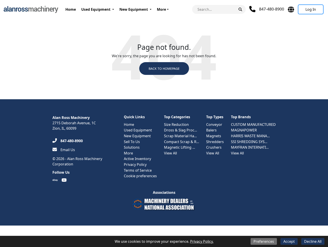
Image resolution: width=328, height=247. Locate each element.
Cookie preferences (140, 175)
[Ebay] (55, 180)
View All (170, 153)
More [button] (161, 9)
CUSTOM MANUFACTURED (253, 124)
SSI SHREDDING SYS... (249, 141)
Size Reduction (176, 124)
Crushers (214, 147)
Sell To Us (132, 141)
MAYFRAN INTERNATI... (250, 147)
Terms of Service (138, 170)
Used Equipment (95, 9)
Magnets (213, 135)
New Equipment (133, 9)
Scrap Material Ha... (180, 135)
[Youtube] (64, 180)
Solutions (132, 147)
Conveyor (214, 124)
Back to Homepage (164, 68)
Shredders (215, 141)
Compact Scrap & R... (181, 141)
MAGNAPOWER (244, 130)
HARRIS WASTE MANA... (250, 135)
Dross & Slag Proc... (180, 130)
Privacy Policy (135, 164)
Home (70, 9)
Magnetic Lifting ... (179, 147)
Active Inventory (137, 158)
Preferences (263, 241)
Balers (211, 130)
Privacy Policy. (202, 241)
